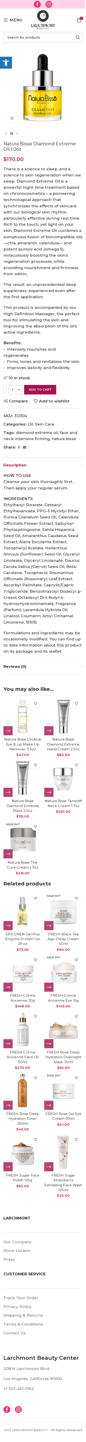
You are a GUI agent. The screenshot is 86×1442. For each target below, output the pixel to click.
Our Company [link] (17, 1242)
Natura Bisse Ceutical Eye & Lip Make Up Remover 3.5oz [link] (22, 744)
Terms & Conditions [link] (23, 1324)
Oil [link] (30, 424)
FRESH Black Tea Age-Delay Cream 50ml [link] (63, 939)
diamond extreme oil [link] (37, 432)
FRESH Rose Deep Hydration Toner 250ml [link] (22, 1119)
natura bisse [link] (64, 438)
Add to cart (40, 389)
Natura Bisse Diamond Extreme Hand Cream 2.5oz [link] (63, 744)
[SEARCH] (78, 37)
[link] (6, 63)
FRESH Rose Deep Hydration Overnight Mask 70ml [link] (63, 1057)
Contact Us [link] (14, 1333)
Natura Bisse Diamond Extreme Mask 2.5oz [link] (22, 806)
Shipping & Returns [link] (23, 1315)
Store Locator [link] (17, 1250)
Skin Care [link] (44, 424)
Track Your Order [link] (21, 1298)
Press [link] (9, 1259)
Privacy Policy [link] (17, 1306)
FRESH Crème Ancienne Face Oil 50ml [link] (23, 1057)
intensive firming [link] (32, 438)
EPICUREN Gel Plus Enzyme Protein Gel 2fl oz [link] (22, 939)
